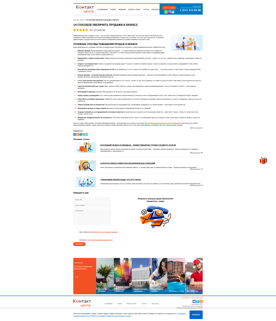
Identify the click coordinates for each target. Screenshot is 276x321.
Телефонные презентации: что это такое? (120, 179)
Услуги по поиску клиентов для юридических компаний (127, 163)
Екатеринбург (79, 5)
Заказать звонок (169, 8)
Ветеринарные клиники (157, 290)
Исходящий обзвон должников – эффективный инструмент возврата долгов (138, 145)
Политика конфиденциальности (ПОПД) (190, 308)
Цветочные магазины (102, 290)
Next (77, 277)
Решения (122, 9)
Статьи (146, 9)
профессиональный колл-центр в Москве (163, 123)
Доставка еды (192, 291)
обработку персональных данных (105, 232)
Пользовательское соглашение (192, 306)
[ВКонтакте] (74, 134)
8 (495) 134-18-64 (192, 297)
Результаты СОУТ (197, 304)
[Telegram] (86, 134)
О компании (102, 9)
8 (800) (190, 10)
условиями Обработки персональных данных (114, 316)
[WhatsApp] (83, 134)
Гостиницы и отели (176, 291)
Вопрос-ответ (134, 9)
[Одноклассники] (77, 134)
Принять (196, 315)
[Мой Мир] (80, 134)
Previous (75, 277)
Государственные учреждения (140, 290)
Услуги (113, 9)
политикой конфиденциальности (100, 240)
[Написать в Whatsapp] (166, 13)
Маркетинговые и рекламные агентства (123, 289)
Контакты (156, 9)
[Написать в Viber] (169, 13)
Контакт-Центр (78, 20)
